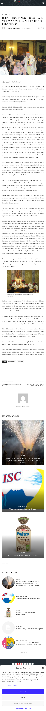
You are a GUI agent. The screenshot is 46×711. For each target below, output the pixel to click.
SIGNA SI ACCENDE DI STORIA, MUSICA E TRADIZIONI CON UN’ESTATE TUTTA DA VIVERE (23, 460)
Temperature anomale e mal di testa (23, 509)
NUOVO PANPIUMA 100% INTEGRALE (23, 555)
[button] (43, 668)
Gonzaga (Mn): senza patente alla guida (29, 629)
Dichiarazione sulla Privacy (24, 708)
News (23, 455)
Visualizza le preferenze (23, 703)
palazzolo (20, 361)
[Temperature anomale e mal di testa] (23, 489)
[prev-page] (3, 562)
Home (4, 11)
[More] (31, 35)
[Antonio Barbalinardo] (4, 28)
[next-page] (7, 562)
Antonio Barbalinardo (14, 28)
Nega (23, 697)
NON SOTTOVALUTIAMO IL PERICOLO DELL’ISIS (35, 385)
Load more (22, 653)
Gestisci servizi (12, 685)
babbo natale (11, 361)
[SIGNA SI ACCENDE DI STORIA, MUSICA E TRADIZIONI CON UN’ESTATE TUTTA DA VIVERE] (23, 442)
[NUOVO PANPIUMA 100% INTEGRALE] (23, 535)
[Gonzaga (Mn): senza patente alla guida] (8, 627)
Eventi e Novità (23, 506)
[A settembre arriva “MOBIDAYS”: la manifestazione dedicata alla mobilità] (8, 642)
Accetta (23, 692)
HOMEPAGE (19, 626)
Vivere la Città (11, 11)
